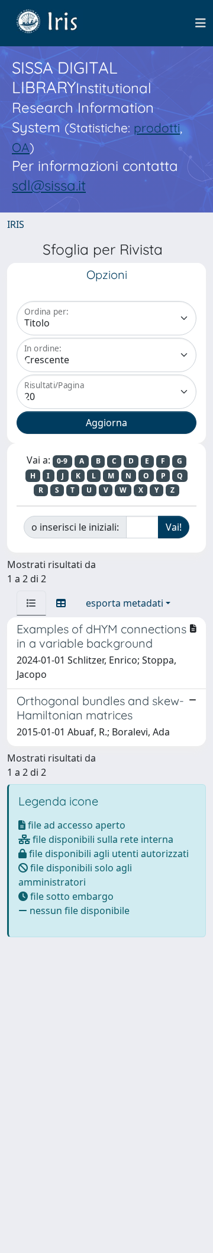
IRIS (15, 224)
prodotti (157, 127)
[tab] (31, 603)
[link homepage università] (55, 23)
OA (21, 147)
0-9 (62, 461)
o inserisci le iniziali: (75, 527)
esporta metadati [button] (124, 603)
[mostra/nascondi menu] (200, 23)
